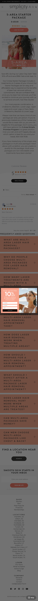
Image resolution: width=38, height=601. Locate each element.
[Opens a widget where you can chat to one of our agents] (31, 598)
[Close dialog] (36, 288)
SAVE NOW (10, 310)
